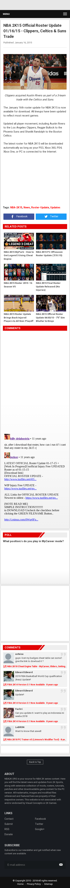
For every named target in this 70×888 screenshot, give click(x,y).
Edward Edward (24, 672)
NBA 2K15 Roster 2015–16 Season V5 (18, 285)
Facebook (21, 216)
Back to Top (35, 762)
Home (20, 884)
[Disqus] (35, 380)
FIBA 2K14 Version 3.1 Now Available (26, 684)
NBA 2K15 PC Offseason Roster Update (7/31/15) (49, 254)
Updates (55, 207)
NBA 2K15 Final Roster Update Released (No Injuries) (48, 286)
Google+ (39, 829)
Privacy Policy (34, 884)
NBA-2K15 (16, 207)
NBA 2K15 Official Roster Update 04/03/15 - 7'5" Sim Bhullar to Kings (50, 317)
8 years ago (52, 684)
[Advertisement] (34, 4)
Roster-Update (40, 207)
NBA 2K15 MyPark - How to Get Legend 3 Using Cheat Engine (19, 255)
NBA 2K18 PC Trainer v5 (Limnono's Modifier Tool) (33, 739)
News (27, 207)
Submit (8, 824)
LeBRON (19, 727)
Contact (8, 818)
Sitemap (48, 884)
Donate (8, 834)
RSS (6, 829)
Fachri (19, 709)
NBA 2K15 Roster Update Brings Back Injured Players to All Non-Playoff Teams (18, 317)
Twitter (54, 216)
